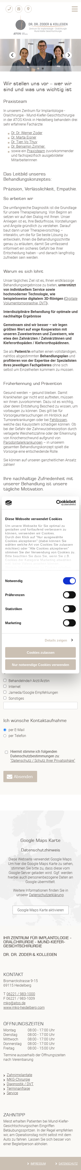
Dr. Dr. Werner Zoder (26, 132)
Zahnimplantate (19, 1074)
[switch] (69, 594)
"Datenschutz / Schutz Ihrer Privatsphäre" (42, 760)
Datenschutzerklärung (46, 894)
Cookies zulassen (40, 652)
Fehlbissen (58, 419)
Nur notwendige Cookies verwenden (40, 665)
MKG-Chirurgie (18, 1079)
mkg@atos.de (14, 1002)
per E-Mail (17, 729)
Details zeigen (56, 640)
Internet (14, 686)
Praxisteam (36, 150)
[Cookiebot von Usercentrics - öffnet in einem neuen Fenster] (57, 503)
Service (12, 1092)
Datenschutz (68, 1163)
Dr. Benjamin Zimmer (28, 146)
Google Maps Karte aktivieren (40, 909)
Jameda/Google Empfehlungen (33, 692)
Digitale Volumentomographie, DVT (40, 301)
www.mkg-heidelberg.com (24, 1007)
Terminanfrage (18, 1088)
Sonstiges (16, 698)
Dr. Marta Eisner (23, 137)
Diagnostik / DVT (20, 1083)
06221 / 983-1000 (21, 993)
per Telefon (17, 735)
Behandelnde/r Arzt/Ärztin (29, 680)
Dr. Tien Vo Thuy (24, 141)
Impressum (38, 1163)
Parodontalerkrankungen (23, 442)
